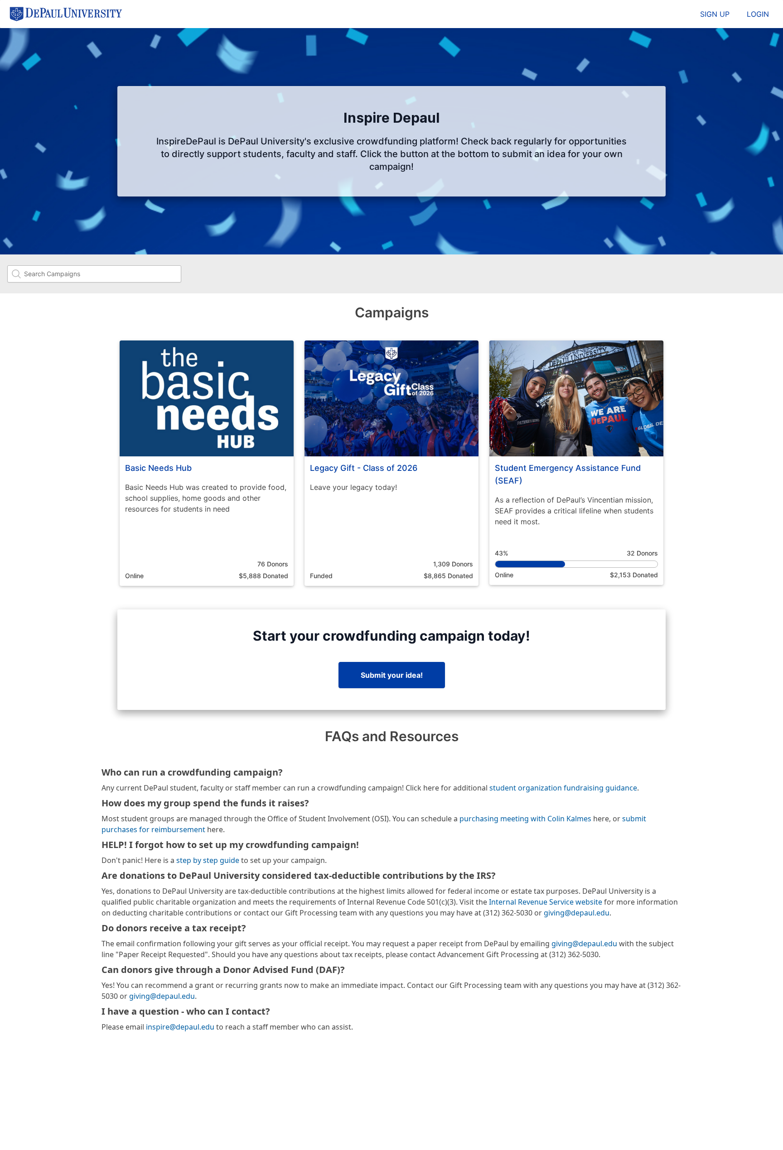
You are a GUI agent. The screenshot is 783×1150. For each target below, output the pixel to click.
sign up (715, 14)
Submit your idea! (392, 675)
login (758, 14)
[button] (207, 463)
